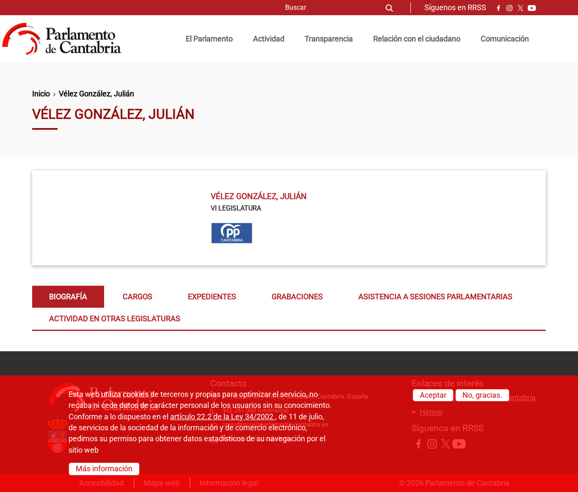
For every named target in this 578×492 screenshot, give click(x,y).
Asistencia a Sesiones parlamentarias (435, 296)
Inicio (41, 94)
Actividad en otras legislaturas (114, 318)
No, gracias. (482, 395)
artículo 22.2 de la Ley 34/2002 (222, 417)
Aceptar (433, 395)
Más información (104, 469)
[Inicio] (65, 39)
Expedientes (212, 296)
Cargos (137, 296)
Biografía (68, 296)
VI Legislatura (236, 208)
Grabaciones (297, 296)
